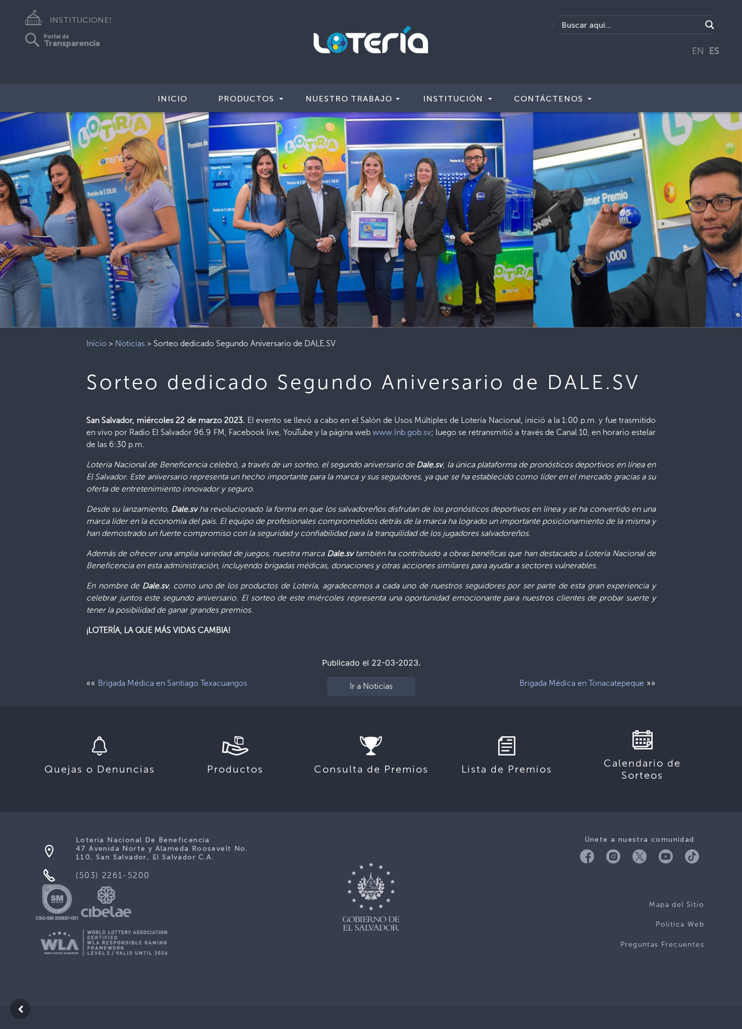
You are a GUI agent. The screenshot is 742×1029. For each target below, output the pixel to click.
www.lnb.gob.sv (402, 432)
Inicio (172, 98)
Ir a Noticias (371, 686)
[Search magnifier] (709, 24)
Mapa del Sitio (676, 904)
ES (714, 51)
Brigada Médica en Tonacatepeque (581, 683)
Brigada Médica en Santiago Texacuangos (172, 683)
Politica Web (680, 924)
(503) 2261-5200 (113, 875)
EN (698, 51)
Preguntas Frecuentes (662, 944)
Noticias (130, 343)
